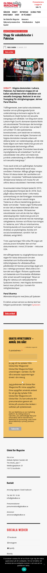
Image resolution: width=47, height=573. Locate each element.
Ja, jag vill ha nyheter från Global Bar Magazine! (20, 364)
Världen (6, 12)
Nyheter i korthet (21, 31)
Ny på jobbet (26, 14)
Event (17, 14)
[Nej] (44, 564)
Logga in (38, 4)
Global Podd (36, 12)
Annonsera (25, 19)
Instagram (13, 543)
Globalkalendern (27, 22)
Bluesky (10, 554)
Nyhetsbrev (8, 14)
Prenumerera (38, 2)
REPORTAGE (24, 12)
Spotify (11, 548)
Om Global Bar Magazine (11, 19)
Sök (37, 7)
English (37, 22)
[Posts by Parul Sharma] (4, 47)
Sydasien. (36, 304)
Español (5, 24)
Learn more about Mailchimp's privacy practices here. (22, 421)
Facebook (12, 537)
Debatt (15, 12)
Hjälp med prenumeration (11, 22)
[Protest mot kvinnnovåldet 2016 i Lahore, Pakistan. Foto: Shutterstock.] (23, 69)
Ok (24, 569)
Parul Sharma (11, 47)
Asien (5, 31)
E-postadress (16, 350)
